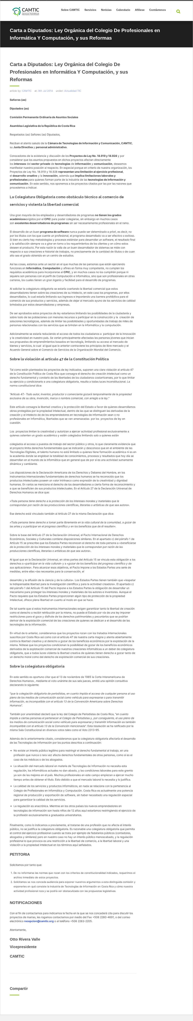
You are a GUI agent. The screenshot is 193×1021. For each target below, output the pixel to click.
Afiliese (140, 9)
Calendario (123, 9)
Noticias (106, 9)
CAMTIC (26, 90)
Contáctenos (157, 9)
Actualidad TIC (72, 90)
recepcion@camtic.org (39, 921)
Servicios (90, 9)
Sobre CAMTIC (70, 9)
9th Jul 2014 (45, 90)
